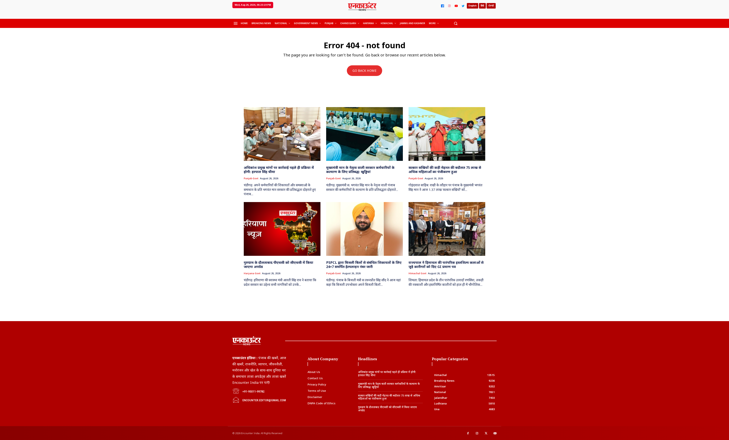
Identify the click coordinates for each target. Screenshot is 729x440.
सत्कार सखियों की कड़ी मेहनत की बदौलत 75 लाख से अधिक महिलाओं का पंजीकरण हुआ (445, 169)
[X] (486, 433)
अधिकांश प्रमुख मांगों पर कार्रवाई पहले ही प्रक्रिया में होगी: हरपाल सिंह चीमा (279, 169)
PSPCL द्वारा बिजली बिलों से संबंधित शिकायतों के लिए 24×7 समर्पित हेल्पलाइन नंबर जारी (364, 264)
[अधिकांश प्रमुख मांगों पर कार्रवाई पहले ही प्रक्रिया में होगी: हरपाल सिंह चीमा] (282, 134)
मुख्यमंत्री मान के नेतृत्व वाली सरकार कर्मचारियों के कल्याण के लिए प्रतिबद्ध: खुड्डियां (360, 169)
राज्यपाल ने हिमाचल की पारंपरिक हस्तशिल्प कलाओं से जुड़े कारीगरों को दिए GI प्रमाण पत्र (446, 264)
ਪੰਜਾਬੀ (491, 5)
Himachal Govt (417, 273)
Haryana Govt (252, 273)
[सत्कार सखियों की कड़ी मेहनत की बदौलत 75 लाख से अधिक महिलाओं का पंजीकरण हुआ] (447, 134)
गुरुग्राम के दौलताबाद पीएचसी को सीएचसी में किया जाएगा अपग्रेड (278, 264)
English (473, 5)
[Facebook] (442, 6)
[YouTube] (456, 6)
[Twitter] (463, 6)
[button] (455, 23)
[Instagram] (449, 6)
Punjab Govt (251, 178)
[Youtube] (495, 433)
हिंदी (482, 5)
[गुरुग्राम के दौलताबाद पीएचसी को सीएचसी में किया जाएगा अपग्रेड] (282, 229)
